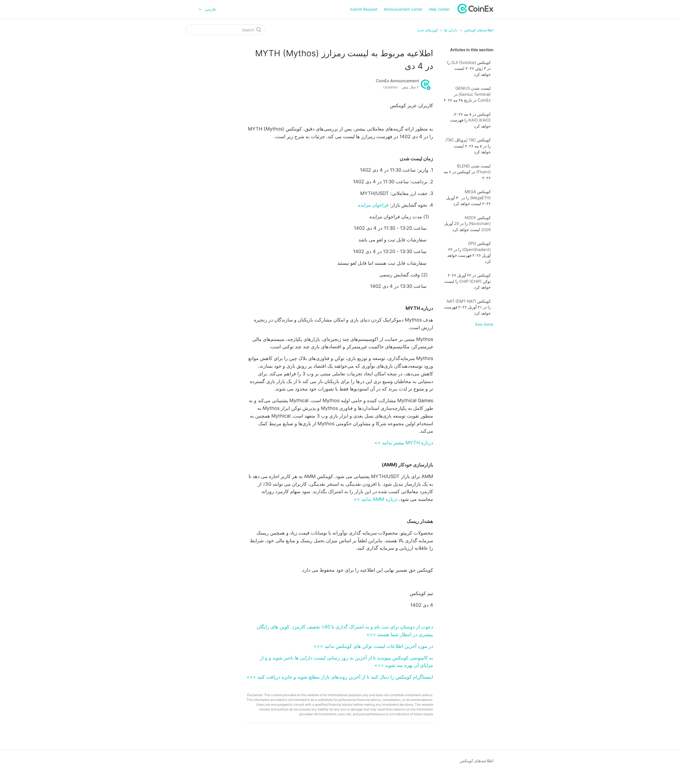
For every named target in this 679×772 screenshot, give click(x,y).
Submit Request (363, 9)
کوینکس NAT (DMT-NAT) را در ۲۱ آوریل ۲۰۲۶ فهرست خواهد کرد (467, 307)
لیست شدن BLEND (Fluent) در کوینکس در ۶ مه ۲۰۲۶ (467, 171)
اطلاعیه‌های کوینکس (478, 30)
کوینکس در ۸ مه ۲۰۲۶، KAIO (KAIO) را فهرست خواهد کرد (470, 120)
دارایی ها (451, 30)
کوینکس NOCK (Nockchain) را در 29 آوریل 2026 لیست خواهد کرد (467, 223)
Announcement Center (403, 9)
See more (484, 324)
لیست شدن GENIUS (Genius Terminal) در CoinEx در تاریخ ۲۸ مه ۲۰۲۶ (467, 94)
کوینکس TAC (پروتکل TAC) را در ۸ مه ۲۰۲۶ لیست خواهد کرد (468, 145)
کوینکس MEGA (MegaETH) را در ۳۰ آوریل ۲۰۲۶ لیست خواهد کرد (468, 197)
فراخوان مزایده (373, 205)
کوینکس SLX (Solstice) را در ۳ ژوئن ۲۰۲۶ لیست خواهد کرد (469, 68)
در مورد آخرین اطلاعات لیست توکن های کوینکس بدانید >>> (373, 646)
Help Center (439, 9)
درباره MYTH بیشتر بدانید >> (403, 442)
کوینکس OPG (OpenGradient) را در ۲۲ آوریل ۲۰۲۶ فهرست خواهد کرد (469, 252)
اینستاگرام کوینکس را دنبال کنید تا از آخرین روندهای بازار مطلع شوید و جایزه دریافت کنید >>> (339, 677)
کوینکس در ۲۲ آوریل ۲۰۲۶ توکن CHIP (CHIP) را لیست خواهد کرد (467, 281)
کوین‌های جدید (427, 30)
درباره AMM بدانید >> (376, 499)
